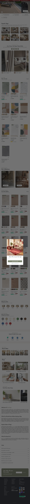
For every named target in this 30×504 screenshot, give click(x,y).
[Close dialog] (22, 240)
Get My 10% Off (15, 261)
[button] (15, 247)
